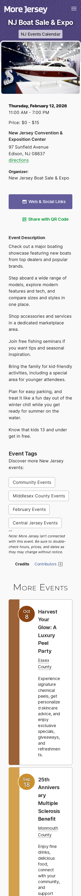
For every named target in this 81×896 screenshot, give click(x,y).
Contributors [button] (46, 564)
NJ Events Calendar (40, 34)
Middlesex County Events (39, 495)
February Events (29, 509)
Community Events (32, 482)
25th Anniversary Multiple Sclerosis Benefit (49, 814)
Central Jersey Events (35, 522)
